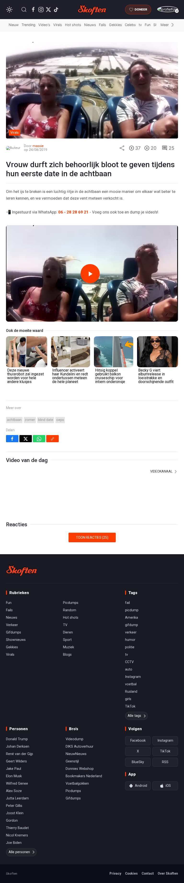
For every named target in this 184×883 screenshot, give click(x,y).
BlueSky (138, 762)
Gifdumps (13, 632)
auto (128, 669)
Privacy (115, 873)
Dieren (68, 632)
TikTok (130, 706)
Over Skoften (168, 873)
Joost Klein (14, 813)
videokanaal (161, 471)
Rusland (131, 692)
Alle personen (19, 852)
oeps (60, 420)
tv (140, 25)
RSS (165, 762)
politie (129, 647)
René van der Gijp (19, 754)
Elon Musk (14, 776)
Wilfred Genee (17, 784)
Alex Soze (14, 791)
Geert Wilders (16, 761)
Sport (67, 640)
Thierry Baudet (17, 828)
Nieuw (14, 25)
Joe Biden (14, 843)
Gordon (12, 821)
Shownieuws (16, 640)
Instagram (133, 677)
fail (127, 603)
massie (38, 146)
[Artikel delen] (122, 148)
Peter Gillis (14, 806)
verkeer (131, 632)
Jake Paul (13, 769)
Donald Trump (17, 739)
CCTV (129, 662)
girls (128, 699)
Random (69, 610)
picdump (131, 610)
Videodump (74, 739)
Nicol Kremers (17, 835)
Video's (44, 25)
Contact (148, 873)
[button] (24, 9)
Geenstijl (72, 761)
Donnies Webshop (80, 769)
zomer (30, 420)
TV (65, 625)
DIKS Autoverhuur (79, 747)
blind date (45, 420)
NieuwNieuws (76, 754)
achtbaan (14, 420)
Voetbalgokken (77, 784)
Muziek (68, 647)
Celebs (130, 25)
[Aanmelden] (167, 9)
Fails (102, 25)
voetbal (131, 684)
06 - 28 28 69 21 (73, 212)
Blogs (67, 655)
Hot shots (73, 25)
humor (130, 640)
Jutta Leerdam (17, 798)
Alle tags (134, 716)
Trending (28, 25)
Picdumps (70, 603)
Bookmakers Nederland (84, 776)
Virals (57, 25)
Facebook (138, 741)
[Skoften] (21, 570)
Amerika (131, 618)
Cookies (131, 873)
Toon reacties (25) (92, 537)
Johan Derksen (17, 747)
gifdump (131, 625)
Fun (147, 25)
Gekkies (115, 25)
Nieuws (90, 25)
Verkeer (12, 625)
